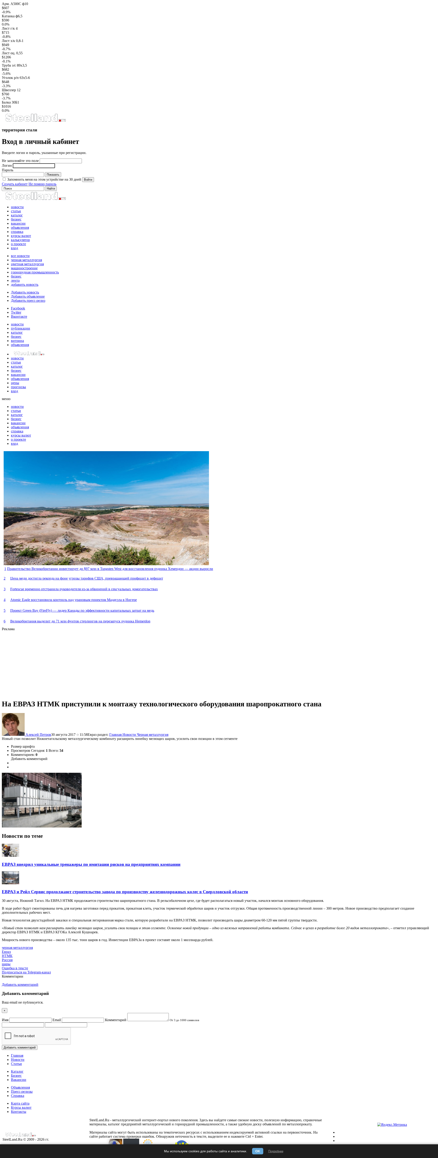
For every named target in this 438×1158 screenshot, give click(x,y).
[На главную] (35, 121)
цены (15, 383)
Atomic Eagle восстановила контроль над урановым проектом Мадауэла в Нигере (73, 600)
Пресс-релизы (22, 1091)
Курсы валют (21, 1107)
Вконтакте (19, 316)
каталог (17, 215)
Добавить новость (25, 292)
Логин (7, 165)
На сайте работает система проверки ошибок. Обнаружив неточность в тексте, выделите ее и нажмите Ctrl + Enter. (203, 1134)
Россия (7, 960)
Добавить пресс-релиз (28, 300)
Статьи (16, 1064)
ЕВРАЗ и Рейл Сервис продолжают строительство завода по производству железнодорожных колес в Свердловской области (125, 891)
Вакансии (18, 1080)
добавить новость (24, 284)
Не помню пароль (42, 184)
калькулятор (20, 240)
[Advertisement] (139, 663)
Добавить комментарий (29, 759)
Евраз (6, 952)
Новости (130, 734)
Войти (88, 179)
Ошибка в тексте (15, 968)
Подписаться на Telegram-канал (26, 972)
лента (15, 280)
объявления (20, 227)
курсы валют (21, 236)
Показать (53, 174)
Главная (116, 734)
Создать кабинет (15, 184)
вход (14, 248)
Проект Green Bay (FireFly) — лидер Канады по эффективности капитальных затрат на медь (82, 610)
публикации (20, 328)
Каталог (17, 1071)
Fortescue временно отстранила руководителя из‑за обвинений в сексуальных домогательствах (84, 589)
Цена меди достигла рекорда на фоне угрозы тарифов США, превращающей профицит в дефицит (86, 578)
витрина (17, 341)
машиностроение (24, 268)
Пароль (7, 170)
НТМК (7, 956)
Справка (17, 1096)
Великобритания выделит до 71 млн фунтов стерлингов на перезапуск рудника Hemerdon (80, 621)
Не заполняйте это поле (20, 161)
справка (17, 232)
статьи (16, 211)
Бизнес (16, 1075)
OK (257, 1151)
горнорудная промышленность (35, 272)
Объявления (20, 1087)
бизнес (16, 219)
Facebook (18, 308)
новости (17, 207)
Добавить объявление (28, 296)
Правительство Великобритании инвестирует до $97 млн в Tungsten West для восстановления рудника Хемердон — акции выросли (110, 569)
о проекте (18, 244)
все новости (20, 256)
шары (6, 964)
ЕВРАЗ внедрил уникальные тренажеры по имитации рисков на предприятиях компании (91, 864)
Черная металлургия (152, 734)
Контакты (18, 1112)
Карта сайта (20, 1103)
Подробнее (275, 1151)
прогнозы (18, 387)
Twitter (16, 312)
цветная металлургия (27, 264)
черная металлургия (26, 260)
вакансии (18, 223)
